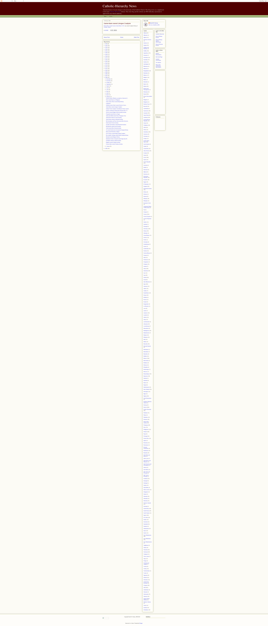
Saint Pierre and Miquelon (147, 461)
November (108, 80)
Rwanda (145, 452)
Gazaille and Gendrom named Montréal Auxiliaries (116, 124)
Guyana (145, 255)
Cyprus (145, 159)
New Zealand (146, 389)
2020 (106, 52)
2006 (106, 77)
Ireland (145, 277)
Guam (145, 246)
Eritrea (145, 192)
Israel (145, 279)
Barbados (146, 73)
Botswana (146, 91)
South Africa (146, 508)
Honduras (146, 259)
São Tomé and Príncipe (147, 472)
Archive (110, 16)
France (145, 214)
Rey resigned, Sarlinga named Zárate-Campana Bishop (117, 135)
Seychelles (146, 487)
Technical (146, 551)
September (108, 84)
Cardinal (145, 117)
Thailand (145, 554)
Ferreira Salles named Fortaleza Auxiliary (114, 144)
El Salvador (146, 184)
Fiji (144, 209)
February (108, 96)
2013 (106, 65)
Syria (145, 530)
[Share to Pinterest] (116, 30)
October (108, 82)
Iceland (145, 266)
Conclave (146, 136)
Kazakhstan (146, 292)
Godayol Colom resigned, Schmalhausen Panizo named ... (118, 108)
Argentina (146, 53)
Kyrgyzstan (146, 304)
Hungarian (146, 261)
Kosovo (145, 299)
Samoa (145, 467)
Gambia (145, 224)
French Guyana (147, 216)
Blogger (140, 623)
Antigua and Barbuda (146, 48)
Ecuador (145, 179)
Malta (145, 341)
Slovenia (145, 500)
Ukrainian (146, 579)
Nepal (145, 384)
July (107, 87)
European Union (147, 203)
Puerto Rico (146, 438)
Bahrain (145, 68)
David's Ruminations (158, 54)
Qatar (145, 440)
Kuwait (145, 301)
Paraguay (146, 425)
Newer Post (107, 37)
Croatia (145, 153)
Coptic (145, 146)
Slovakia (145, 496)
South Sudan (146, 513)
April (107, 93)
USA (145, 587)
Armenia (145, 55)
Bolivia (145, 86)
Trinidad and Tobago (146, 563)
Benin (145, 84)
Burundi (145, 106)
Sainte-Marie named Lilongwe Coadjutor (117, 23)
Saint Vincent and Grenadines (147, 464)
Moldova (145, 362)
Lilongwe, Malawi (107, 27)
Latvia (145, 310)
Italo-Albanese (147, 281)
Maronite (145, 343)
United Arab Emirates (146, 582)
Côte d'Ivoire (146, 150)
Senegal (145, 480)
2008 (106, 73)
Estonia (145, 196)
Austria (145, 61)
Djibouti (145, 171)
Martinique (146, 349)
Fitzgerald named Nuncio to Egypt (113, 114)
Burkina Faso (146, 104)
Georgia (145, 226)
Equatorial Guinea (148, 188)
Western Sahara (147, 602)
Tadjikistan (146, 545)
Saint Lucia (146, 458)
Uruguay (145, 585)
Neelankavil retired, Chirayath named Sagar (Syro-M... (117, 138)
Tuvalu (145, 573)
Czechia (145, 165)
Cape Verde (146, 115)
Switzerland (146, 528)
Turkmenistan (147, 570)
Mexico (145, 358)
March (107, 94)
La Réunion (146, 306)
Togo (145, 558)
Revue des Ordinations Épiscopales (158, 66)
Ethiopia (145, 198)
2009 (106, 72)
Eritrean (145, 194)
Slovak (145, 494)
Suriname (146, 521)
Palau (145, 415)
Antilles (145, 50)
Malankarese (146, 332)
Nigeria (145, 396)
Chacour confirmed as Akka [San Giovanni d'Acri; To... (117, 110)
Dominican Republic (146, 177)
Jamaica (145, 286)
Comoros (146, 134)
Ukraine (145, 577)
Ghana (145, 230)
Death (145, 167)
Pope (145, 433)
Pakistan (145, 412)
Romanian (146, 445)
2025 (106, 43)
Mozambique (146, 373)
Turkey (145, 568)
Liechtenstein (146, 321)
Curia (145, 157)
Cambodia (146, 108)
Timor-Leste (146, 556)
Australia (145, 59)
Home (105, 16)
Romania (146, 442)
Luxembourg (146, 326)
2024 (106, 45)
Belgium (145, 77)
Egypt (145, 181)
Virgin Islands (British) (146, 599)
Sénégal (145, 483)
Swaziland (146, 524)
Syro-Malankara (147, 538)
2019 (106, 54)
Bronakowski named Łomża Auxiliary (113, 126)
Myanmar (146, 376)
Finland (145, 212)
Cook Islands (146, 144)
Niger (145, 393)
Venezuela (146, 594)
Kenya (145, 295)
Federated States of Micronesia (147, 207)
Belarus (145, 75)
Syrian (145, 532)
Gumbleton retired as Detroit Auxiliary (113, 140)
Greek (145, 239)
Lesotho (145, 315)
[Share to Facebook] (115, 30)
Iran (144, 273)
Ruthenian (146, 450)
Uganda (145, 575)
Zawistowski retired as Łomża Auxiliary (114, 117)
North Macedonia (147, 398)
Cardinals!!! (108, 103)
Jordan (145, 290)
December (108, 78)
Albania (145, 33)
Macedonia (146, 328)
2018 (106, 56)
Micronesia (146, 360)
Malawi (145, 335)
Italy (144, 284)
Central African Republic (147, 120)
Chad (145, 123)
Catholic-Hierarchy (115, 12)
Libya (145, 319)
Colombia (146, 131)
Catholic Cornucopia (158, 60)
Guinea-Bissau (147, 253)
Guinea (145, 250)
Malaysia (145, 337)
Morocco (145, 371)
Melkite (145, 356)
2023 (106, 47)
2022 (106, 49)
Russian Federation (146, 448)
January (108, 146)
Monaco (145, 365)
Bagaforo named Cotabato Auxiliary (113, 142)
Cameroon (146, 110)
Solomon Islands (147, 503)
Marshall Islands (147, 346)
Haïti (145, 257)
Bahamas (146, 66)
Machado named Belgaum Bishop (113, 137)
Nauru (145, 382)
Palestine (146, 417)
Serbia (145, 485)
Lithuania (146, 324)
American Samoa (147, 39)
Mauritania (146, 351)
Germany (146, 228)
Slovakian (146, 498)
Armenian (146, 57)
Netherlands (146, 387)
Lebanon (145, 312)
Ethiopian (146, 200)
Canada (145, 113)
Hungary (145, 264)
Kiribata (145, 297)
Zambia (145, 607)
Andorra (145, 43)
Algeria (145, 37)
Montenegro (146, 369)
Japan (145, 288)
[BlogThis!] (112, 30)
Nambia (145, 378)
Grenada (145, 242)
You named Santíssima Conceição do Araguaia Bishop (117, 129)
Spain (145, 515)
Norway (145, 405)
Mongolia (146, 367)
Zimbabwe (146, 609)
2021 (106, 50)
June (107, 89)
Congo (145, 138)
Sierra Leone (146, 489)
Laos (145, 308)
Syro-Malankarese (148, 541)
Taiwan (145, 547)
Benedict (145, 81)
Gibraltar (145, 233)
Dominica (146, 174)
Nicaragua (146, 391)
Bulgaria (145, 99)
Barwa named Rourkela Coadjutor (112, 131)
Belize (145, 79)
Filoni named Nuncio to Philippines (113, 99)
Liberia (145, 317)
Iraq (144, 275)
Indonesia (146, 270)
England (145, 186)
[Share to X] (113, 30)
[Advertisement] (160, 92)
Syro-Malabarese (147, 535)
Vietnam (145, 596)
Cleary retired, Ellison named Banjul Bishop (115, 101)
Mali (144, 339)
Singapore (146, 491)
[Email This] (111, 30)
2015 (106, 61)
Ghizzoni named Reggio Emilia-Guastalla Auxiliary (116, 112)
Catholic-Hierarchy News (120, 6)
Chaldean (146, 125)
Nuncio (145, 407)
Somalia (145, 506)
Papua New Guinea (146, 422)
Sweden (145, 526)
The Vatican (158, 62)
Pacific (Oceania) (147, 409)
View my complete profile (154, 24)
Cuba (145, 155)
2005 (106, 148)
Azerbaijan (146, 64)
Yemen (145, 605)
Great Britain (146, 235)
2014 (106, 63)
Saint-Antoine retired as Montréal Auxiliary (114, 119)
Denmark (146, 169)
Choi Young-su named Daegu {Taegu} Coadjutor (115, 133)
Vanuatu (145, 591)
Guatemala (146, 248)
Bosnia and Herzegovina (146, 89)
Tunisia (145, 566)
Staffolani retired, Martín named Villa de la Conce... (116, 105)
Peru (145, 427)
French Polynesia (147, 218)
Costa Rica (146, 148)
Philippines (146, 429)
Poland (145, 431)
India (145, 268)
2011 (106, 68)
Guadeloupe (146, 244)
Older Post (136, 37)
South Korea (146, 510)
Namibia (145, 380)
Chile (145, 127)
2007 (106, 75)
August (108, 86)
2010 (106, 70)
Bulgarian (146, 101)
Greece (145, 237)
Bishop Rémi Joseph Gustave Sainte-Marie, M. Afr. (114, 25)
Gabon (145, 222)
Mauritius (146, 353)
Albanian (145, 35)
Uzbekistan (146, 589)
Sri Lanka (146, 517)
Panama (145, 419)
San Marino (146, 469)
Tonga (145, 560)
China (145, 129)
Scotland (145, 478)
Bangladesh (146, 70)
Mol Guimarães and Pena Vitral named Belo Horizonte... (117, 121)
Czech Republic (147, 161)
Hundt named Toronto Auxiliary (112, 122)
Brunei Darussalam (148, 96)
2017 (106, 58)
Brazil (145, 94)
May (107, 91)
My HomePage (159, 56)
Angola (145, 45)
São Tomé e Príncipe (146, 476)
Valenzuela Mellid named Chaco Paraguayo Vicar (116, 115)
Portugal (145, 436)
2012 (106, 66)
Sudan (145, 519)
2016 (106, 59)
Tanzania (146, 549)
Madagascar (146, 330)
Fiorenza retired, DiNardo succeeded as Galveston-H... (117, 98)
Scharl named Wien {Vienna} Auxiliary (113, 128)
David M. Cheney (154, 23)
